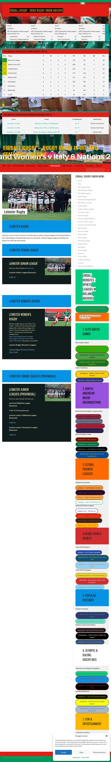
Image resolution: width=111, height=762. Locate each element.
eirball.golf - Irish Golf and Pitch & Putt (91, 630)
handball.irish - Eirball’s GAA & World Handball (92, 356)
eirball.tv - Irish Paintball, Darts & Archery (91, 674)
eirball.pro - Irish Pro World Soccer (89, 502)
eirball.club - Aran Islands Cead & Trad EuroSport (92, 581)
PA (84, 56)
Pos (4, 56)
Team (10, 56)
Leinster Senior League (86, 222)
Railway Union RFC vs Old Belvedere (46, 128)
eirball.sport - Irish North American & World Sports (92, 309)
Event (47, 119)
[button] (107, 736)
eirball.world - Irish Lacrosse (87, 440)
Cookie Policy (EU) (84, 260)
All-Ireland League (84, 193)
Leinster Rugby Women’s (86, 218)
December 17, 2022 (13, 132)
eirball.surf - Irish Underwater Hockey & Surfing (92, 565)
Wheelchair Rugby (84, 241)
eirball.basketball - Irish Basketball (89, 421)
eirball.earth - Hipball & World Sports (90, 587)
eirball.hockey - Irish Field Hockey (89, 520)
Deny (81, 752)
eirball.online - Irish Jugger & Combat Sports (92, 680)
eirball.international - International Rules (91, 575)
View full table (104, 99)
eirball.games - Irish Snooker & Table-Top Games (92, 636)
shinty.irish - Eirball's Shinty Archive (89, 380)
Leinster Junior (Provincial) (87, 225)
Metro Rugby (82, 228)
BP (94, 56)
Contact (81, 263)
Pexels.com (30, 399)
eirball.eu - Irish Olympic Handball (89, 552)
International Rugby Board (87, 199)
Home (4, 166)
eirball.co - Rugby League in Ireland (89, 497)
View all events (104, 136)
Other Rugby (89, 166)
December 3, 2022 (13, 123)
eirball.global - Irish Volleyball (87, 444)
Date (14, 119)
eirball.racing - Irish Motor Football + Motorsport (92, 709)
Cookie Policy (76, 757)
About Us (99, 166)
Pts (103, 56)
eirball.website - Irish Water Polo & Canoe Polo (92, 558)
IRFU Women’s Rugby (85, 190)
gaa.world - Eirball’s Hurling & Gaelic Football (92, 349)
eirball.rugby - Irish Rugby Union (88, 516)
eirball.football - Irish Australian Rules (90, 493)
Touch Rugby (82, 250)
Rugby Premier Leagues (86, 209)
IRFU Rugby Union (18, 166)
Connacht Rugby (42, 166)
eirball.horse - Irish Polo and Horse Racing (92, 697)
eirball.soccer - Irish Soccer (87, 511)
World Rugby (30, 166)
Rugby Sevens (83, 244)
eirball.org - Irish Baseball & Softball (89, 431)
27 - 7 (77, 132)
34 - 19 (77, 128)
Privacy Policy (85, 757)
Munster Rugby (67, 166)
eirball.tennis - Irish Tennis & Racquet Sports (92, 615)
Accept (63, 752)
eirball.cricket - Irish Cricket (87, 525)
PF (74, 56)
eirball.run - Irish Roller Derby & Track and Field (92, 687)
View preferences (99, 752)
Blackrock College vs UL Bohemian (46, 123)
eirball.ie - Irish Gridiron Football (88, 416)
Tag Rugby (81, 247)
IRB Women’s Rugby (85, 203)
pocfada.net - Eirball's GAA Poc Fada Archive (92, 374)
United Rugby (82, 206)
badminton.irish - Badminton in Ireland (90, 621)
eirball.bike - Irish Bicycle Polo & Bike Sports (92, 703)
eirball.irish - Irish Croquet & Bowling (90, 642)
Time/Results (77, 119)
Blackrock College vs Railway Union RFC (46, 132)
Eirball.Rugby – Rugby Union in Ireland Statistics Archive (50, 151)
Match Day (97, 119)
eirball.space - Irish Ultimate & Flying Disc (91, 449)
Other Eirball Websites (85, 266)
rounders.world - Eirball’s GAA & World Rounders (92, 363)
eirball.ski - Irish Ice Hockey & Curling (90, 426)
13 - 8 (77, 123)
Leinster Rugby (55, 166)
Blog (9, 166)
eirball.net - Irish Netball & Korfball (89, 488)
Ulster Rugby (78, 166)
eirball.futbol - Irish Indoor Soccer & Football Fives (92, 455)
